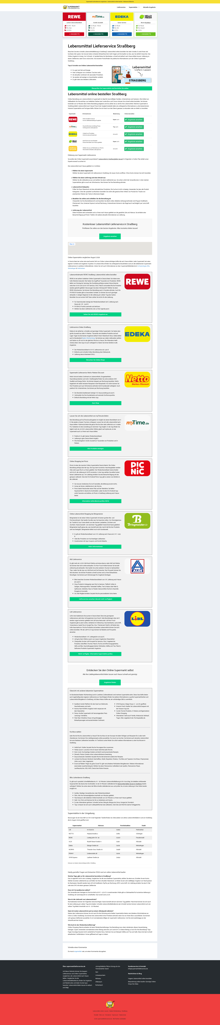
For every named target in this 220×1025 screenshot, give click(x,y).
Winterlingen (72, 268)
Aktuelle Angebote (149, 7)
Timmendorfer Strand (102, 968)
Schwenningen (142, 266)
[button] (110, 88)
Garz (96, 972)
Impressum (115, 1015)
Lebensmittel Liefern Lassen (100, 1011)
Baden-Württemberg (88, 338)
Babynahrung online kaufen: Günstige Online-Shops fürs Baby (142, 982)
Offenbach (98, 982)
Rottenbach (99, 985)
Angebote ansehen (135, 119)
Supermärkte (133, 7)
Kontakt (96, 1015)
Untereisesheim (100, 975)
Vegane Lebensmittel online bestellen (140, 978)
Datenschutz (122, 1015)
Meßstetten (81, 268)
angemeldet (78, 951)
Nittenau (98, 978)
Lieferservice (121, 7)
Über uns (101, 1015)
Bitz (148, 266)
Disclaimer (108, 1015)
